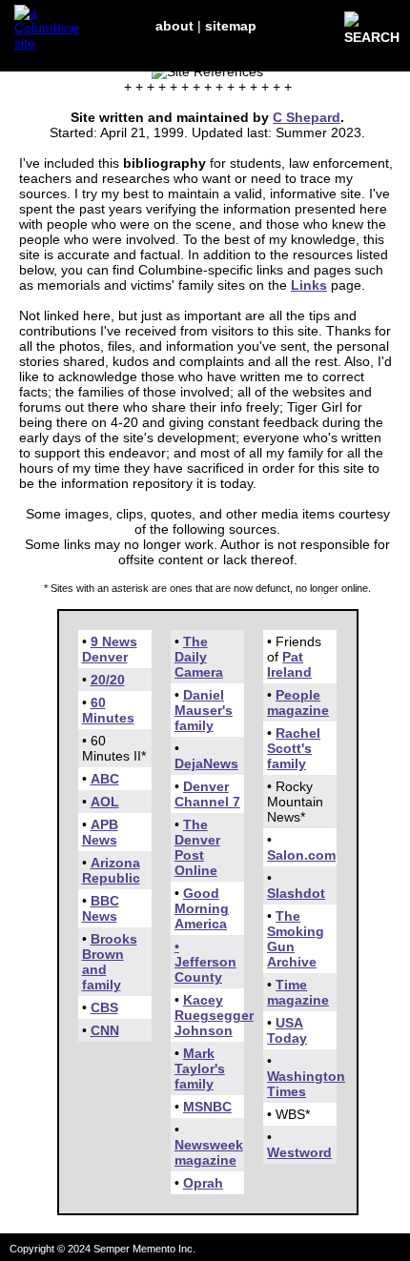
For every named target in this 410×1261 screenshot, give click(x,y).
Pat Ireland (289, 664)
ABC (105, 778)
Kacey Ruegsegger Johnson (214, 1015)
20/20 (108, 679)
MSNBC (207, 1106)
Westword (299, 1152)
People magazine (298, 702)
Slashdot (296, 893)
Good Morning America (201, 908)
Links (309, 285)
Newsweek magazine (208, 1152)
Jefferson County (205, 969)
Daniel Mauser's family (203, 710)
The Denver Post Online (197, 847)
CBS (104, 1007)
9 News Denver (109, 649)
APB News (100, 832)
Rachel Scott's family (293, 748)
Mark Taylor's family (199, 1068)
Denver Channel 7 (207, 794)
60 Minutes (108, 710)
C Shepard (306, 117)
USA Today (287, 1030)
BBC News (100, 908)
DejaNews (206, 763)
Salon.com (301, 855)
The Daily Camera (198, 657)
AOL (105, 801)
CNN (105, 1030)
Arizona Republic (111, 870)
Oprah (203, 1182)
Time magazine (298, 992)
